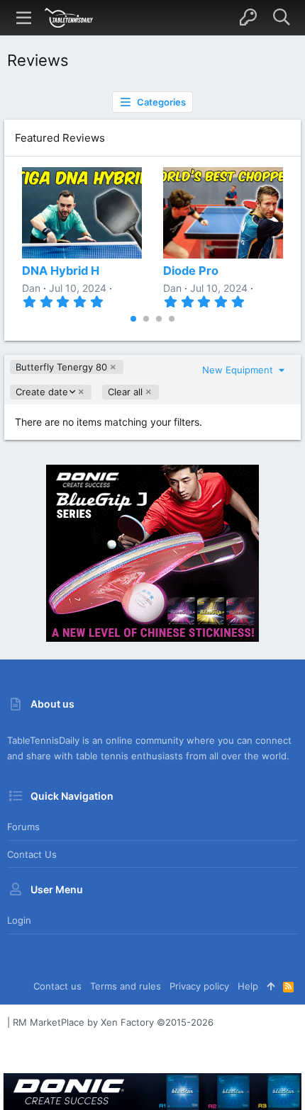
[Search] (281, 18)
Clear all (125, 391)
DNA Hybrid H (60, 271)
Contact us (32, 854)
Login (19, 920)
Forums (23, 826)
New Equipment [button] (239, 369)
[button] (24, 17)
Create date (41, 392)
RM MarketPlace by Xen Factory (113, 1022)
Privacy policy (199, 986)
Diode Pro (190, 271)
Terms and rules (125, 986)
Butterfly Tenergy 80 (61, 367)
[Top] (270, 986)
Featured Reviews (60, 138)
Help (248, 986)
